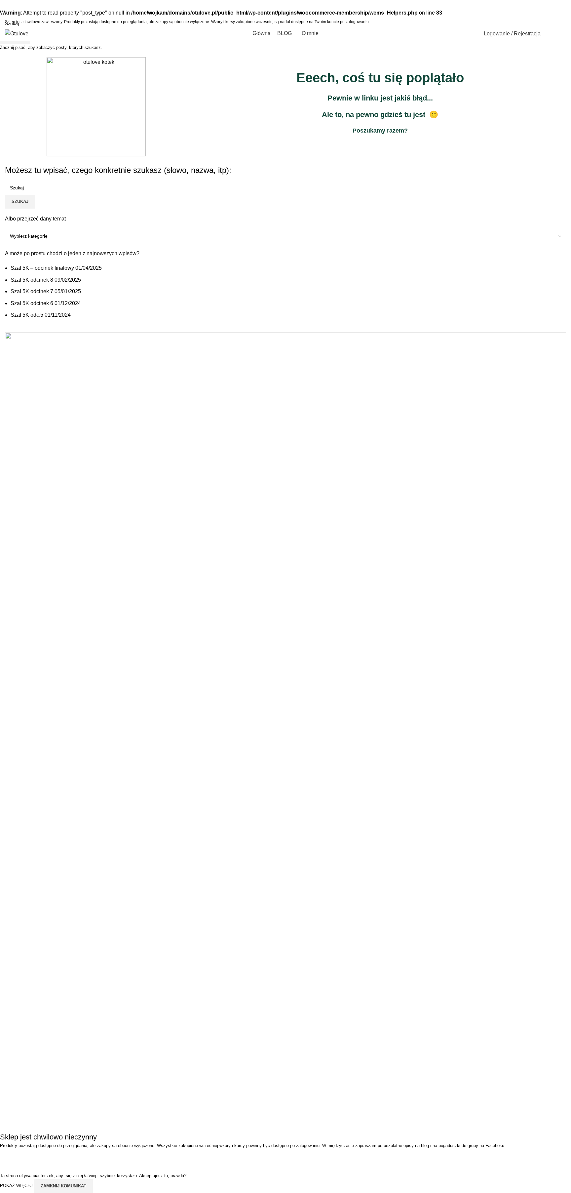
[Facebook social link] (533, 21)
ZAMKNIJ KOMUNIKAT (63, 1185)
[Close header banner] (8, 1157)
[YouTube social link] (550, 21)
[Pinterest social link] (558, 21)
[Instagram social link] (541, 21)
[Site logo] (16, 33)
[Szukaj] (550, 33)
